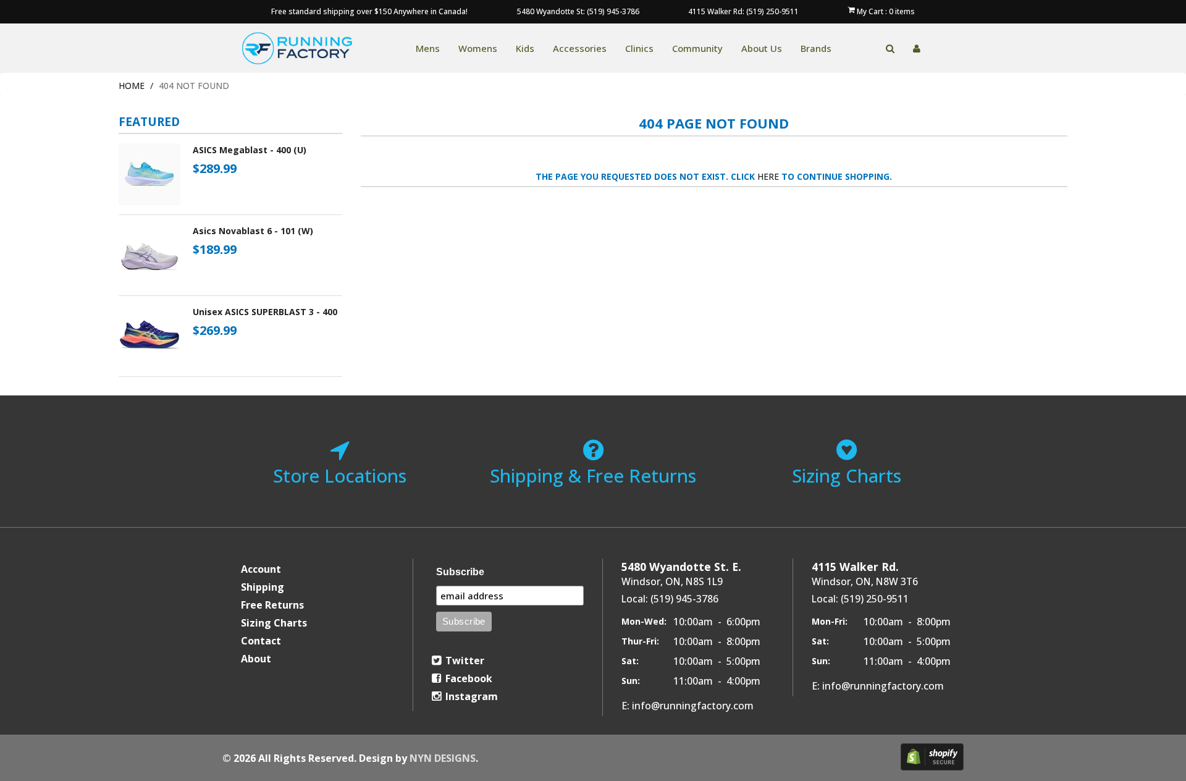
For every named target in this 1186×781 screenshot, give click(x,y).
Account (261, 569)
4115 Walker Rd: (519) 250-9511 (743, 11)
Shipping (262, 587)
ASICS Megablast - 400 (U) (249, 150)
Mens (428, 48)
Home (132, 85)
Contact (261, 641)
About (256, 658)
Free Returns (272, 605)
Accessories (580, 48)
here (768, 176)
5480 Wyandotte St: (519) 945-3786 (578, 11)
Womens (477, 48)
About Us (761, 48)
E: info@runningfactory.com (687, 705)
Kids (525, 48)
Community (697, 48)
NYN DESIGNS (443, 758)
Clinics (639, 48)
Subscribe (460, 572)
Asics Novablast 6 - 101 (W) (253, 231)
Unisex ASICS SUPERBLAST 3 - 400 (265, 312)
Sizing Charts (274, 623)
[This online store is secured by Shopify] (932, 756)
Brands (816, 48)
